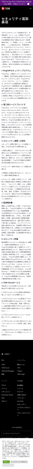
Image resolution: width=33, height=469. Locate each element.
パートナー (21, 398)
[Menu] (31, 8)
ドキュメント (5, 392)
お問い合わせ (21, 395)
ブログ (3, 385)
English (5, 358)
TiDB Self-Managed (7, 371)
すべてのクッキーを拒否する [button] (19, 462)
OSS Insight (21, 374)
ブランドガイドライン (23, 414)
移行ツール (21, 365)
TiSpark (19, 371)
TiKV (18, 368)
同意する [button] (6, 462)
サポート (4, 401)
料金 (2, 374)
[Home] (5, 8)
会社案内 (20, 385)
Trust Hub (20, 401)
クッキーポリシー (8, 465)
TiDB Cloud (5, 368)
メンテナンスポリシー (23, 409)
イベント (4, 388)
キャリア (20, 392)
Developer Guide (7, 395)
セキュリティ (21, 404)
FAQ (2, 398)
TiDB (3, 365)
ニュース (20, 388)
